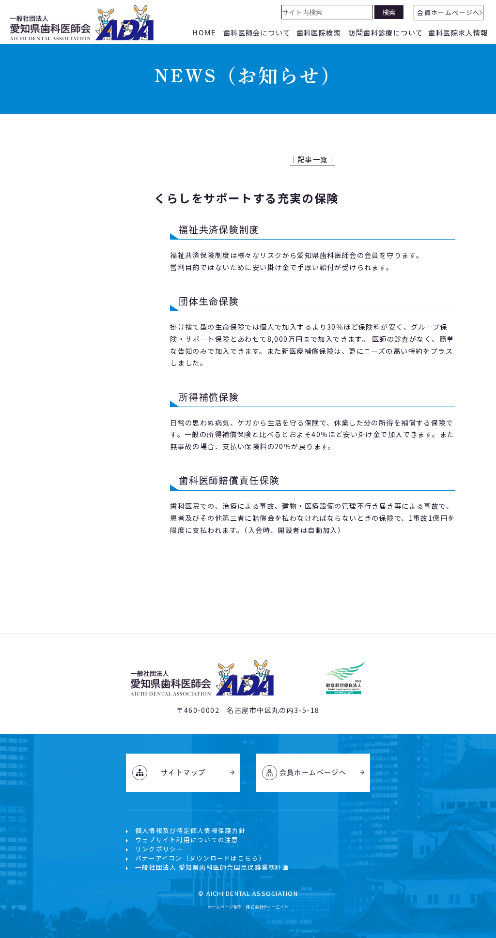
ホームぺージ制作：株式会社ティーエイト (248, 906)
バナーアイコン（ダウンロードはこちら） (200, 857)
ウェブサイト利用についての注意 (187, 839)
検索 (389, 12)
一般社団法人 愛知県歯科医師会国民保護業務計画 (212, 867)
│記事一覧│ (312, 159)
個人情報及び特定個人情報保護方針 (190, 830)
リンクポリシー (159, 848)
